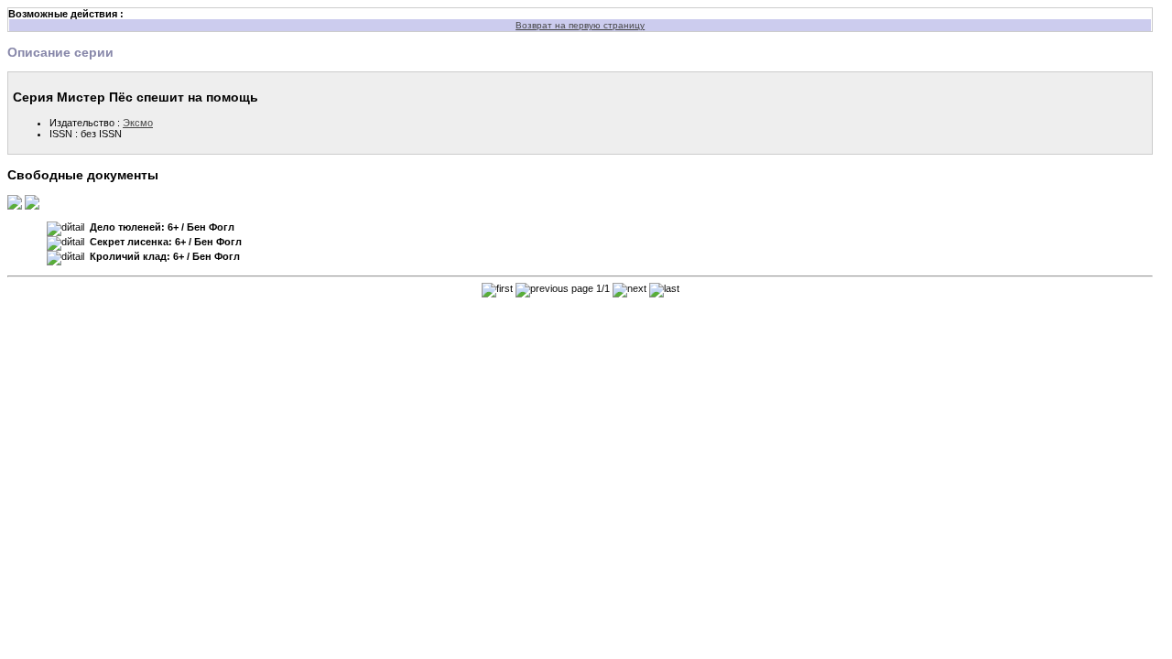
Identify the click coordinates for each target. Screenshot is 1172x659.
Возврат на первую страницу (580, 25)
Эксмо (138, 122)
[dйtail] (65, 228)
